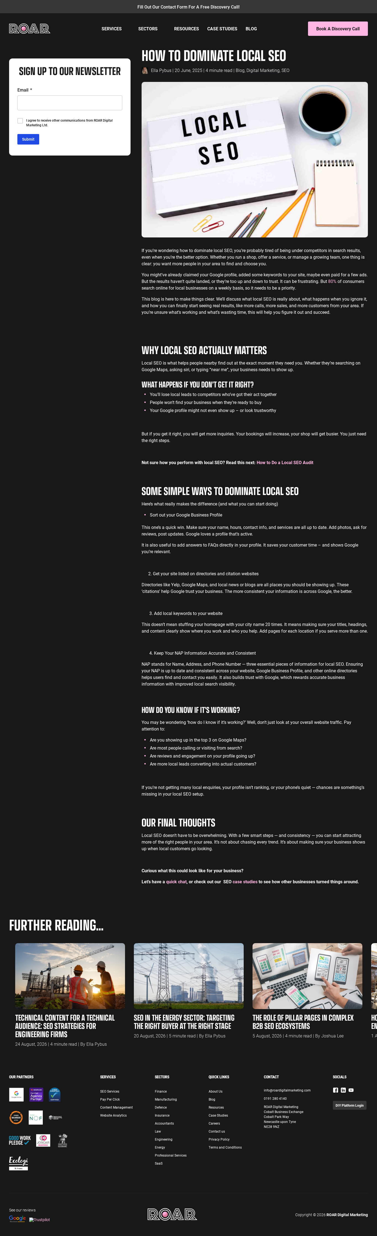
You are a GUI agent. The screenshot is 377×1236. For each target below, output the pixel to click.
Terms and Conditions (225, 1147)
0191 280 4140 (275, 1098)
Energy (160, 1147)
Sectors (148, 28)
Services (112, 28)
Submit (28, 139)
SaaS (159, 1163)
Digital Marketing (263, 70)
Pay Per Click (110, 1099)
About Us (215, 1091)
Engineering (163, 1139)
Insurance (162, 1115)
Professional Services (171, 1155)
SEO (286, 70)
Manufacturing (166, 1099)
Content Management (116, 1107)
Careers (214, 1123)
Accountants (164, 1123)
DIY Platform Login (350, 1105)
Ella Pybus (161, 70)
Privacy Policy (219, 1139)
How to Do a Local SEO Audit (285, 462)
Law (158, 1131)
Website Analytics (113, 1115)
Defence (161, 1107)
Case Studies (222, 28)
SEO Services (109, 1091)
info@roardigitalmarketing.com (287, 1090)
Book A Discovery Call (338, 28)
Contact (271, 1077)
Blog (251, 28)
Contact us (217, 1131)
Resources (186, 28)
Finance (161, 1091)
